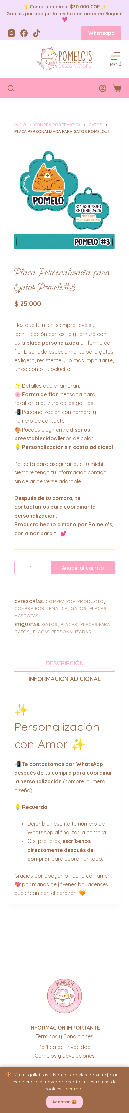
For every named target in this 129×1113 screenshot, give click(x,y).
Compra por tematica (40, 608)
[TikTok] (36, 33)
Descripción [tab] (65, 663)
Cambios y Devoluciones (65, 1055)
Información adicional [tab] (65, 679)
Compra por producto (75, 601)
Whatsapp (101, 33)
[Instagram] (11, 33)
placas (69, 624)
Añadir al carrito (83, 567)
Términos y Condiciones (64, 1036)
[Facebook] (24, 33)
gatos (78, 608)
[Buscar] (11, 88)
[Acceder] (102, 88)
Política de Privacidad (64, 1047)
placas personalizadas (62, 631)
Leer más (74, 1089)
